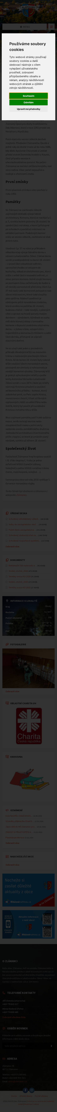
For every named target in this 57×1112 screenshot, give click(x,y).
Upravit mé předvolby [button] (28, 109)
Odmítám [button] (29, 102)
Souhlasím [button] (28, 95)
